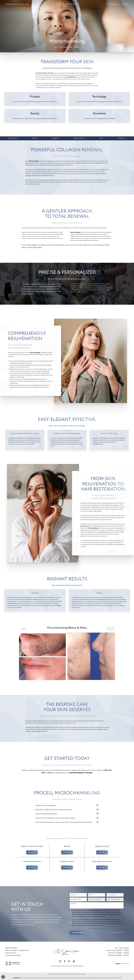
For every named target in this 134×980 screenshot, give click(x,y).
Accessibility (64, 974)
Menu (127, 4)
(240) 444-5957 (117, 932)
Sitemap (51, 974)
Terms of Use (100, 929)
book (50, 773)
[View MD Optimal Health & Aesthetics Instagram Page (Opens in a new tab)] (60, 961)
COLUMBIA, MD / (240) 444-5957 (17, 4)
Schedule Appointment (77, 933)
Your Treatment (12, 138)
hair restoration (84, 526)
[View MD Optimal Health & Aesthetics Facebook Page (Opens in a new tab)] (65, 961)
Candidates (55, 138)
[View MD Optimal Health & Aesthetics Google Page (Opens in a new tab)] (73, 961)
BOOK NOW (113, 4)
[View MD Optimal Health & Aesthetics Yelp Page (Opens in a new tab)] (69, 961)
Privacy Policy (92, 929)
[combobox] (78, 899)
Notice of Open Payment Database (76, 974)
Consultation (121, 138)
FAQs (101, 138)
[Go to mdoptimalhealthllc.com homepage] (67, 4)
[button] (124, 4)
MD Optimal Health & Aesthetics (45, 73)
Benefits (34, 138)
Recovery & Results (78, 138)
